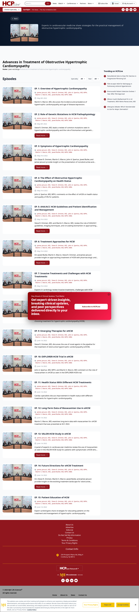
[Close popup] (109, 294)
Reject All (107, 605)
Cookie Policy (31, 610)
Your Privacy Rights (91, 605)
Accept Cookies (123, 605)
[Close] (135, 604)
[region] (69, 605)
